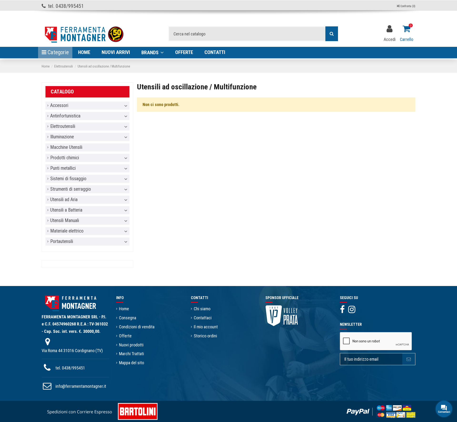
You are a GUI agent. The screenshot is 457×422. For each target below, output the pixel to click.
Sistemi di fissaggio (68, 179)
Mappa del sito (131, 362)
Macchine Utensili (66, 147)
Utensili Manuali (64, 220)
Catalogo (62, 92)
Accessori (59, 105)
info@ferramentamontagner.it (80, 386)
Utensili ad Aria (64, 200)
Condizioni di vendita (136, 326)
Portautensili (61, 241)
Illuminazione (62, 137)
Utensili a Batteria (66, 210)
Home (124, 308)
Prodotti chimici (64, 158)
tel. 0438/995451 (70, 367)
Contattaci (203, 317)
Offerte (125, 335)
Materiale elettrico (67, 231)
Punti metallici (63, 168)
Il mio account (206, 326)
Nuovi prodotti (131, 344)
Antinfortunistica (65, 116)
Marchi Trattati (131, 353)
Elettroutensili (62, 126)
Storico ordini (205, 335)
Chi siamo (202, 308)
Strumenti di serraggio (70, 189)
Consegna (127, 317)
